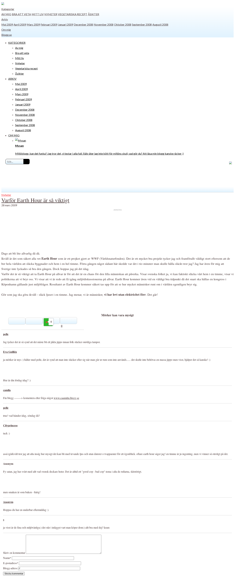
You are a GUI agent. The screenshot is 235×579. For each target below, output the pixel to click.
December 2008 (83, 24)
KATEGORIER (16, 42)
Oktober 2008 (122, 24)
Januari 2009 (65, 24)
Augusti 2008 (160, 24)
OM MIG (13, 135)
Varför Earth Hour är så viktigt (35, 200)
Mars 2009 (33, 24)
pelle (5, 334)
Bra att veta (21, 14)
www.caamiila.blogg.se (66, 398)
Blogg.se (6, 34)
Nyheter (50, 14)
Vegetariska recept (72, 14)
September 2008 (142, 24)
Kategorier (7, 9)
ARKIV (12, 78)
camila (7, 390)
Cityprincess (10, 425)
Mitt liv (38, 14)
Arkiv (4, 19)
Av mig (6, 14)
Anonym (8, 502)
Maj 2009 (7, 24)
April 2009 (20, 24)
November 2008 (103, 24)
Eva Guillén (10, 352)
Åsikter (93, 14)
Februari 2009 (49, 24)
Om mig (6, 29)
